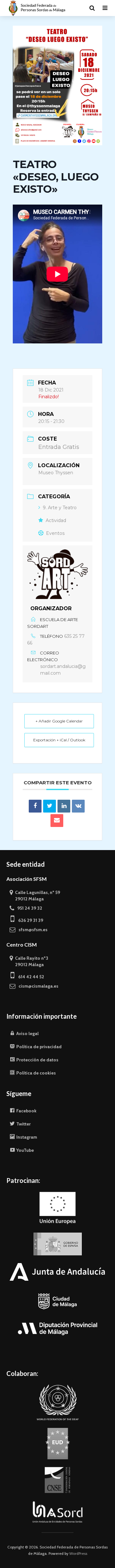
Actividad (56, 520)
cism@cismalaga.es (37, 986)
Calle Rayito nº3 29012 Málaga (29, 961)
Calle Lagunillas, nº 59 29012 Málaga (35, 895)
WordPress (78, 1553)
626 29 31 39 (28, 920)
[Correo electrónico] (56, 820)
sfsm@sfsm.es (32, 929)
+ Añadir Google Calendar (59, 721)
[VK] (78, 806)
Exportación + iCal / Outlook (59, 740)
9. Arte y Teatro (60, 507)
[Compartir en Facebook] (35, 806)
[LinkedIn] (63, 806)
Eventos (55, 533)
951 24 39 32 (28, 908)
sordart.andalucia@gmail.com (63, 669)
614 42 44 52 (29, 977)
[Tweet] (49, 806)
